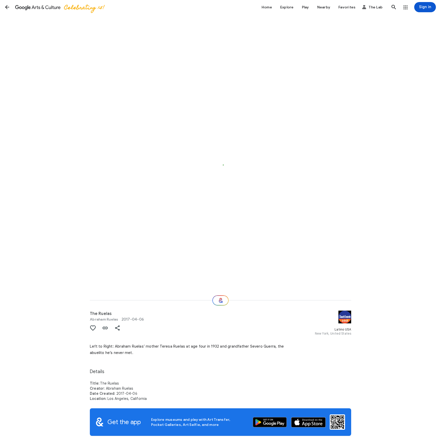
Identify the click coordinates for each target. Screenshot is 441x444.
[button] (7, 7)
